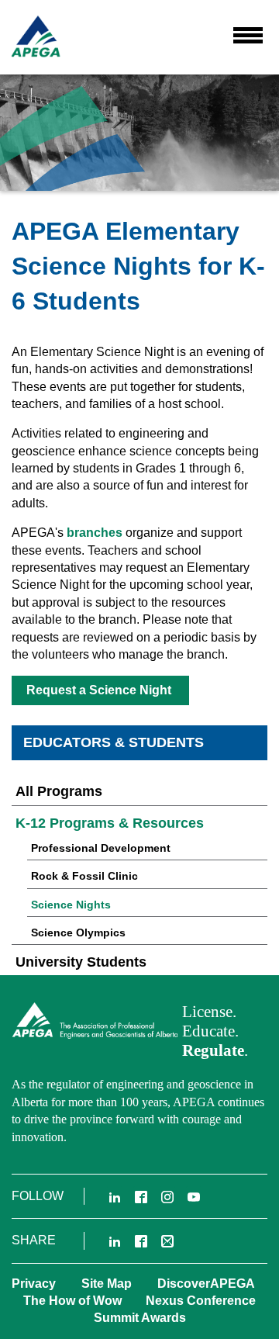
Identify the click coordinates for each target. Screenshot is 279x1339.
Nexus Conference (201, 1300)
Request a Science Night (100, 690)
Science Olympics (78, 932)
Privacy (34, 1283)
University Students (81, 962)
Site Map (106, 1283)
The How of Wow (72, 1300)
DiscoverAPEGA (206, 1283)
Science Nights (71, 904)
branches (93, 532)
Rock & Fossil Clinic (84, 876)
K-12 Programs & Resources (110, 823)
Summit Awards (140, 1317)
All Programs (59, 791)
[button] (248, 35)
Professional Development (100, 848)
